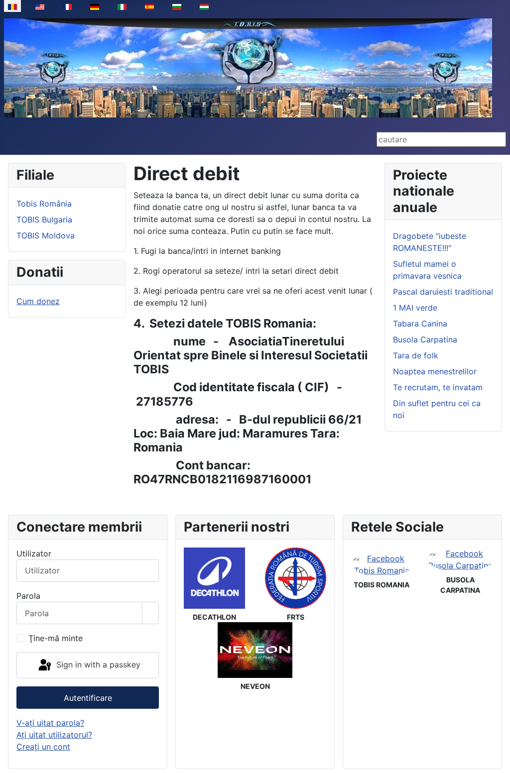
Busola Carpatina (425, 339)
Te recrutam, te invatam (438, 387)
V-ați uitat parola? (50, 723)
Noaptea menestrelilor (435, 371)
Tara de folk (415, 355)
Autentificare (88, 698)
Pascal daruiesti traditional (443, 292)
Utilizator (33, 553)
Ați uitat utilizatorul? (54, 735)
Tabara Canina (420, 324)
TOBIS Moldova (45, 235)
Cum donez (38, 301)
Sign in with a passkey (97, 664)
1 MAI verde (415, 308)
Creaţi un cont (43, 747)
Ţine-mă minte (55, 638)
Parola (28, 596)
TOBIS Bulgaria (44, 219)
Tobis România (44, 204)
